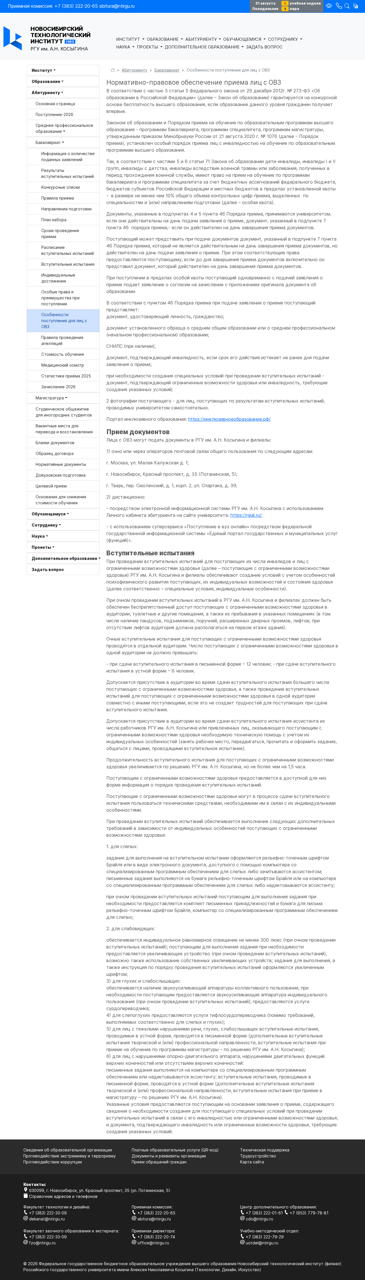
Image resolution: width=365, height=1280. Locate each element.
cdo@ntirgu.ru (259, 1218)
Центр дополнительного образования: (278, 1206)
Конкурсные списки (60, 187)
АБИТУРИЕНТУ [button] (201, 39)
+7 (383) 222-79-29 (264, 1236)
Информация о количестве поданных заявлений (68, 156)
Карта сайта (252, 1161)
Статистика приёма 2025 (66, 375)
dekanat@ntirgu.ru (46, 1218)
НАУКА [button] (123, 47)
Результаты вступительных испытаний (67, 173)
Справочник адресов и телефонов (63, 1196)
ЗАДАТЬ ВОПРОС (264, 47)
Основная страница (55, 103)
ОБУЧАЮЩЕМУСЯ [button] (242, 39)
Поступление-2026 (54, 114)
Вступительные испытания (67, 264)
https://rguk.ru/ (245, 515)
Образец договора (55, 453)
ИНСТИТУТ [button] (128, 39)
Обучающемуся (49, 513)
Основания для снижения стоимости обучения (61, 499)
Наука (38, 536)
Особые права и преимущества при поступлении (60, 297)
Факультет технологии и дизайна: (56, 1206)
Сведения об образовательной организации (67, 1149)
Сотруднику (45, 525)
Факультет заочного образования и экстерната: (71, 1230)
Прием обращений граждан (159, 1161)
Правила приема (57, 198)
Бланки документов (55, 442)
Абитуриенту (46, 92)
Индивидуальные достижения (58, 278)
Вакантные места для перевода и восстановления (64, 428)
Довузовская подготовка (61, 475)
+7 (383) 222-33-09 (47, 1212)
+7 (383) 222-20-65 (155, 1212)
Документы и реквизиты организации (169, 1155)
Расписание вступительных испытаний (67, 250)
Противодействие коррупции (52, 1161)
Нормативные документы (61, 464)
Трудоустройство (258, 1155)
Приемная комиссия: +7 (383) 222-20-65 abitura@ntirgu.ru (71, 6)
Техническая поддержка (264, 1149)
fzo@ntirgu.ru (42, 1242)
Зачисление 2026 (58, 386)
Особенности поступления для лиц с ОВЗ (64, 320)
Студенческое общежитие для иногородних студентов (64, 412)
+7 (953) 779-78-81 (308, 1212)
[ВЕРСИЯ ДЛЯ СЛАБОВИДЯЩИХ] (330, 6)
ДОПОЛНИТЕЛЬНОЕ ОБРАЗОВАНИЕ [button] (203, 47)
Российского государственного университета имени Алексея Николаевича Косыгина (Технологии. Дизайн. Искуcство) (142, 1269)
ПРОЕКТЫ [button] (148, 47)
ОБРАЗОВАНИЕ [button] (163, 39)
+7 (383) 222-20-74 (155, 1236)
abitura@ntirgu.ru (153, 1218)
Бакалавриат (48, 142)
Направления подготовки (66, 208)
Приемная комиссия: (152, 1206)
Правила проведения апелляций (62, 340)
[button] (356, 6)
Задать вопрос (48, 569)
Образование (46, 81)
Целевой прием (51, 485)
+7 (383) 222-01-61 (264, 1212)
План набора (53, 219)
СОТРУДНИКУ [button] (283, 39)
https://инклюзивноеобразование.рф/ (229, 419)
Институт (42, 70)
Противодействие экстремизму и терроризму (69, 1155)
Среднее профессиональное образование (64, 128)
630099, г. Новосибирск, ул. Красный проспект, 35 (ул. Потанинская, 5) (99, 1190)
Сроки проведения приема (60, 233)
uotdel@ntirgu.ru (261, 1242)
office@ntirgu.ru (152, 1242)
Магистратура (50, 397)
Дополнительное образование (64, 558)
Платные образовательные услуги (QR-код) (175, 1149)
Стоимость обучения (62, 354)
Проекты (41, 547)
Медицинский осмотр (62, 365)
